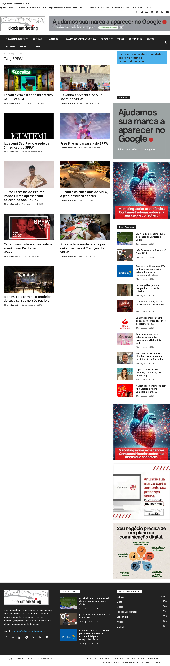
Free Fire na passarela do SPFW (84, 143)
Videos (120, 39)
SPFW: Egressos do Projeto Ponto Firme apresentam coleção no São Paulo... (24, 196)
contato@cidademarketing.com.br (28, 631)
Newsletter (79, 7)
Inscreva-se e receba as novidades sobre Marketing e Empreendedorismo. (141, 58)
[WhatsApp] (162, 12)
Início (6, 53)
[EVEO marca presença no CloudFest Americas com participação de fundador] (125, 358)
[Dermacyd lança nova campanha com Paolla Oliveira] (125, 290)
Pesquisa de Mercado (127, 612)
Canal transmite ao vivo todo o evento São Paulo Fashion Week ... (28, 248)
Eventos (10, 46)
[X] (157, 12)
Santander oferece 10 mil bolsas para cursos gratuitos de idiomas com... (151, 320)
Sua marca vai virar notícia (31, 7)
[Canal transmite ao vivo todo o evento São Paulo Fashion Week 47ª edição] (29, 227)
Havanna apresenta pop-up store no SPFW (81, 97)
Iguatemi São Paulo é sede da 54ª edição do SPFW (26, 145)
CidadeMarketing (15, 39)
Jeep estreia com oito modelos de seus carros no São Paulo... (27, 299)
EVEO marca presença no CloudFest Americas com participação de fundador (149, 356)
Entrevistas (135, 39)
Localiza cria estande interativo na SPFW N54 (28, 97)
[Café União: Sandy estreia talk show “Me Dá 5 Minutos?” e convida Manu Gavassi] (125, 306)
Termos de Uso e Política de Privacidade (109, 7)
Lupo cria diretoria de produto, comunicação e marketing (149, 372)
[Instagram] (142, 12)
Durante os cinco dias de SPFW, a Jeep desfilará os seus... (84, 194)
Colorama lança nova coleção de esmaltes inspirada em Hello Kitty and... (148, 338)
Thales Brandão (12, 103)
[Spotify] (152, 12)
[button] (165, 42)
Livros (150, 39)
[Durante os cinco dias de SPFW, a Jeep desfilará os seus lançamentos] (85, 174)
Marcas (120, 627)
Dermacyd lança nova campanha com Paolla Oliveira (147, 288)
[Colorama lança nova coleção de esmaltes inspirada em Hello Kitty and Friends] (125, 339)
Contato (149, 7)
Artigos (53, 39)
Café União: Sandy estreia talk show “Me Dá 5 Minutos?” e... (151, 304)
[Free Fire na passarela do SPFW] (85, 126)
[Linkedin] (147, 12)
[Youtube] (167, 12)
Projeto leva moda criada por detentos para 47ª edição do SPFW (83, 248)
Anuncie (137, 7)
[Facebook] (136, 12)
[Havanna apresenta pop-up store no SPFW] (85, 78)
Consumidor (122, 617)
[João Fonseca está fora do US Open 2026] (125, 255)
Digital (120, 602)
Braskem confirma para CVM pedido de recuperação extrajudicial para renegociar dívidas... (151, 270)
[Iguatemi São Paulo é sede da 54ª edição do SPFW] (29, 126)
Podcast (105, 39)
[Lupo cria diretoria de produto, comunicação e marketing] (125, 374)
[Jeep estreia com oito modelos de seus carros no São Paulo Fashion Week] (29, 279)
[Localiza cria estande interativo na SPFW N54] (29, 78)
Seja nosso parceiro (60, 7)
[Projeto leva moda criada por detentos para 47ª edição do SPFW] (85, 227)
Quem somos (7, 7)
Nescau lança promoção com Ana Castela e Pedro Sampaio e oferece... (151, 388)
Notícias (37, 39)
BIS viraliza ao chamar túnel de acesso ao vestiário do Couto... (150, 236)
